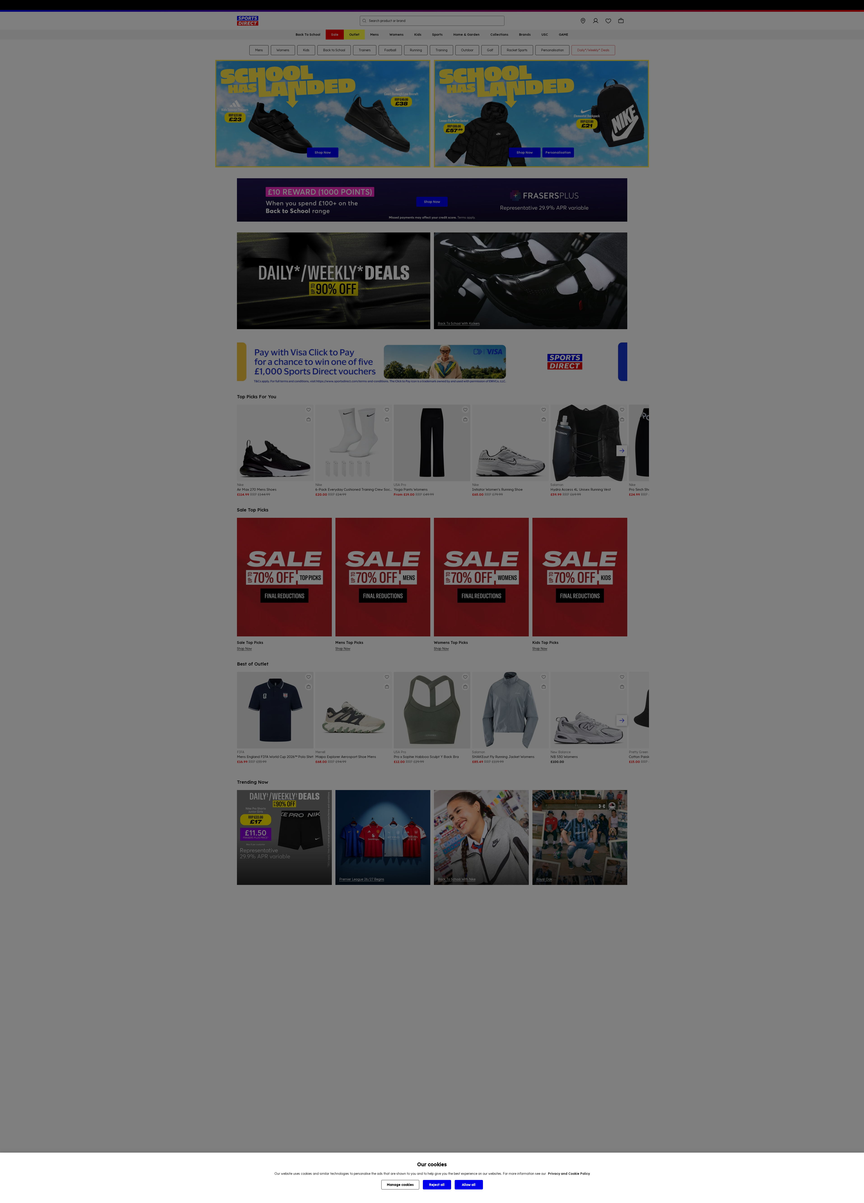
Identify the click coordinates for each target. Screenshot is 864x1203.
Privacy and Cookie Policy (569, 1174)
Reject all (437, 1185)
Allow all (468, 1185)
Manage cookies (400, 1185)
